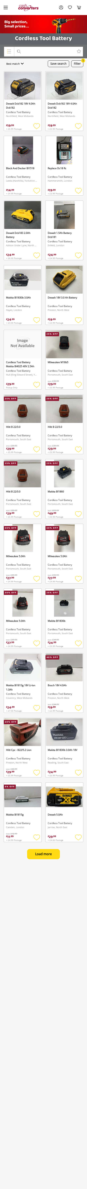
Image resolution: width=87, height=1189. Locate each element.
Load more (43, 854)
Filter (78, 62)
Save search (58, 63)
